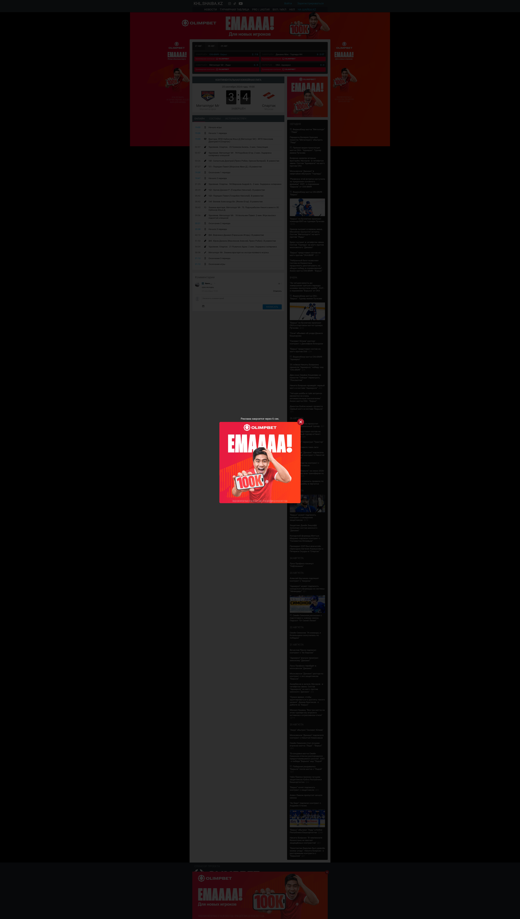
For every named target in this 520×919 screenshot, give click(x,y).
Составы (215, 118)
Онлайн (199, 118)
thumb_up (279, 283)
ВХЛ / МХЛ (279, 9)
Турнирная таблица (234, 9)
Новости (210, 9)
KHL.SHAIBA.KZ (208, 3)
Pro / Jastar (261, 9)
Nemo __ (208, 283)
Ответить (277, 291)
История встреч (235, 118)
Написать (272, 307)
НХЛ (292, 9)
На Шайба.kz (307, 9)
